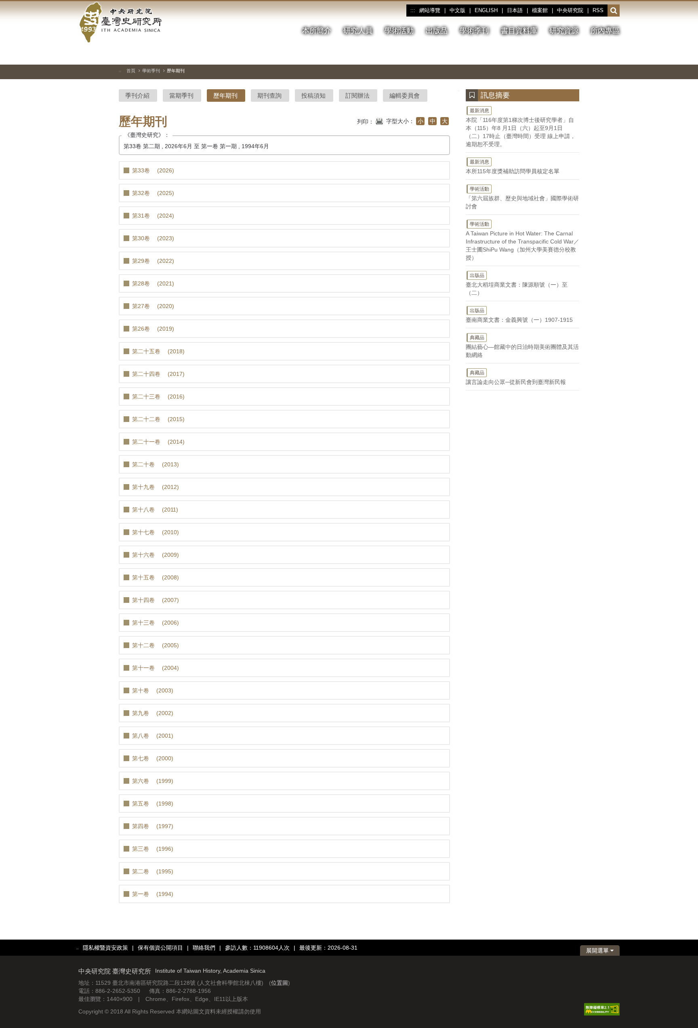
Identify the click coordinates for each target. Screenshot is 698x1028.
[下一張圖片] (599, 54)
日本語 (515, 10)
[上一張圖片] (584, 54)
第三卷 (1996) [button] (152, 849)
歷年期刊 (225, 95)
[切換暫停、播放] (570, 54)
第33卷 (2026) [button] (153, 170)
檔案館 (540, 10)
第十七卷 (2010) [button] (155, 532)
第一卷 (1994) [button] (152, 894)
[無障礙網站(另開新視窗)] (602, 1009)
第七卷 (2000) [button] (152, 758)
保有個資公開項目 (160, 947)
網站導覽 (429, 10)
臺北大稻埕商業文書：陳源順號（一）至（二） (517, 284)
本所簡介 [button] (316, 31)
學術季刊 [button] (474, 31)
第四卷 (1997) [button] (152, 826)
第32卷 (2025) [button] (153, 193)
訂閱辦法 (357, 95)
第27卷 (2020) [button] (153, 306)
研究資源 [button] (563, 31)
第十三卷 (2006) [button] (155, 622)
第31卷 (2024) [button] (153, 215)
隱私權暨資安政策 (105, 947)
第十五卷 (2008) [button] (155, 577)
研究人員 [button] (357, 31)
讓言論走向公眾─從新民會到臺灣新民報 (516, 377)
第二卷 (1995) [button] (152, 871)
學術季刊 (151, 70)
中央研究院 (570, 10)
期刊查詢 (269, 95)
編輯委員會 (404, 95)
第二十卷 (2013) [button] (155, 464)
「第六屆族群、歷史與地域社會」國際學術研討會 (522, 198)
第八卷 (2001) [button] (152, 735)
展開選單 (598, 950)
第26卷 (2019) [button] (153, 328)
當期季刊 (181, 95)
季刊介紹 (137, 95)
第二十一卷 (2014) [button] (158, 442)
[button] (613, 11)
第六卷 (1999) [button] (152, 781)
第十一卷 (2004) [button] (155, 668)
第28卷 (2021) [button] (153, 283)
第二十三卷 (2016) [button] (158, 396)
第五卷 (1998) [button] (152, 803)
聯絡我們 (204, 947)
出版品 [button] (437, 31)
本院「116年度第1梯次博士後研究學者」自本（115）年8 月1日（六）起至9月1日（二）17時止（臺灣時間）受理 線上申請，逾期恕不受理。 (521, 127)
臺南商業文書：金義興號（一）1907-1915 (519, 315)
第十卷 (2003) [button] (152, 690)
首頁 (130, 70)
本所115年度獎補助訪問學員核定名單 (512, 166)
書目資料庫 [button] (519, 31)
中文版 (457, 10)
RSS (598, 10)
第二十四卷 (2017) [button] (158, 374)
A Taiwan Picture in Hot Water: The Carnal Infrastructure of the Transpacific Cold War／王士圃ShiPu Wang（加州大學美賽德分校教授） (522, 241)
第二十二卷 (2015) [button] (158, 419)
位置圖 (279, 983)
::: (412, 10)
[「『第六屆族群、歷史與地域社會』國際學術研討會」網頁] (614, 54)
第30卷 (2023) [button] (153, 238)
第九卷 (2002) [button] (152, 713)
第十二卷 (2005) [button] (155, 645)
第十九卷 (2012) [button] (155, 487)
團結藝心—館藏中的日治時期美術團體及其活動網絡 (522, 346)
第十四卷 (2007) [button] (155, 600)
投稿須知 (313, 95)
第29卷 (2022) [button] (153, 261)
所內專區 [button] (605, 31)
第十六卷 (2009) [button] (155, 555)
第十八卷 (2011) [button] (155, 509)
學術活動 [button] (399, 31)
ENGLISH (486, 10)
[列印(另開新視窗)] (379, 120)
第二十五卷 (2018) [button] (158, 351)
